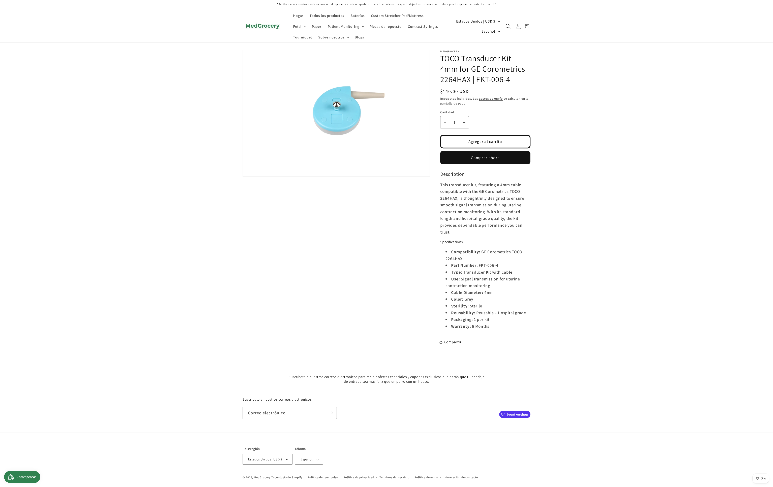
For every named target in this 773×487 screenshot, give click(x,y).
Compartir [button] (453, 341)
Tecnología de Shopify (286, 477)
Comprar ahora (485, 157)
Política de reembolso (323, 477)
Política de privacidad (358, 477)
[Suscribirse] (331, 413)
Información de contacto (460, 477)
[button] (299, 26)
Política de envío (426, 477)
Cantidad (447, 112)
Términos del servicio (394, 477)
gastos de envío (491, 99)
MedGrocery (262, 477)
